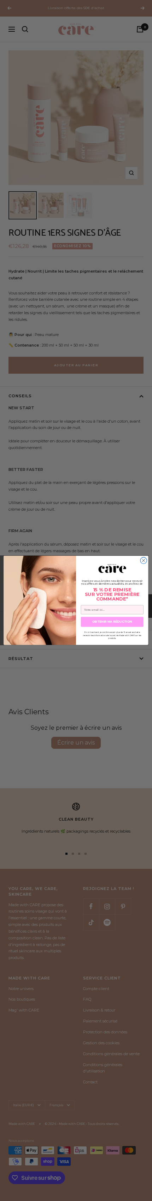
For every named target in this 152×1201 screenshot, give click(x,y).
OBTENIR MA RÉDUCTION (112, 622)
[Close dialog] (143, 560)
